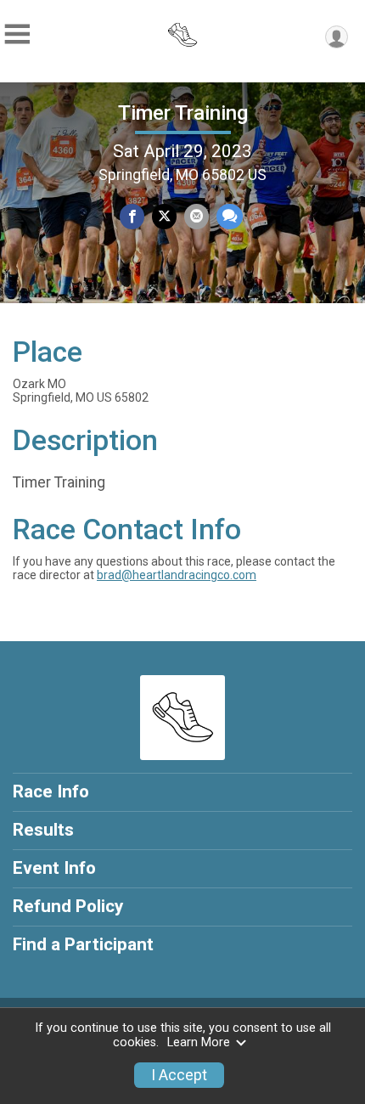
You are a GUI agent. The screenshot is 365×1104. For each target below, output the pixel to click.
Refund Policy (68, 906)
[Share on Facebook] (132, 216)
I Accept (179, 1075)
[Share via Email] (196, 216)
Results (43, 830)
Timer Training (183, 113)
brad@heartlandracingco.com (176, 575)
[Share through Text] (229, 216)
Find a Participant (83, 944)
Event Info (54, 868)
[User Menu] (336, 36)
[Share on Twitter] (164, 216)
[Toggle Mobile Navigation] (17, 34)
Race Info (51, 791)
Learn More (198, 1042)
